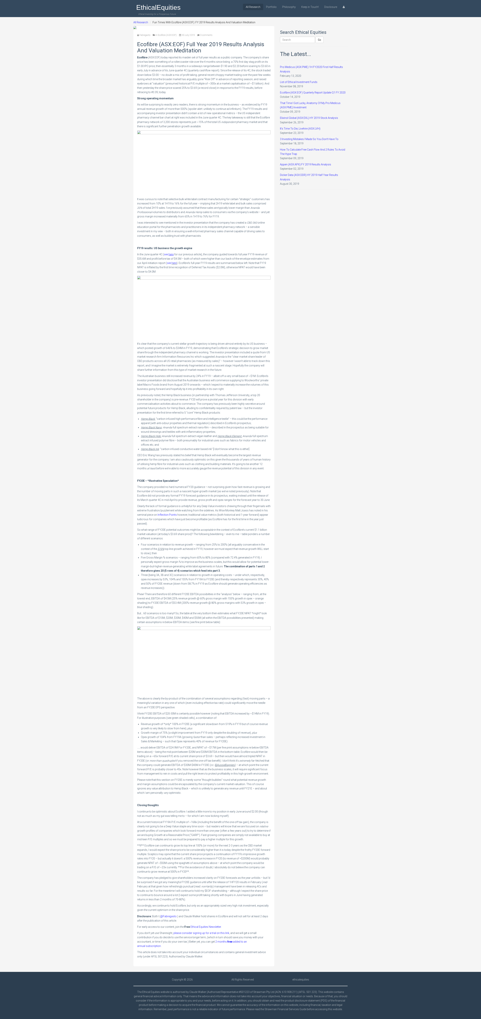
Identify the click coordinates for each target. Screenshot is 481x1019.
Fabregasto (144, 35)
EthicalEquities (158, 7)
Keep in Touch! (310, 6)
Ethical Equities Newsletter (206, 926)
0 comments (206, 35)
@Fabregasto (168, 916)
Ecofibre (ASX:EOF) (167, 35)
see (169, 254)
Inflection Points (167, 514)
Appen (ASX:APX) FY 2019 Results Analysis (305, 164)
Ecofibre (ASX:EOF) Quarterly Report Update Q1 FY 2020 (313, 92)
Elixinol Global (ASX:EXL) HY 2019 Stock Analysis (309, 117)
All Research (253, 6)
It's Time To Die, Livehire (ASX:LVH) (300, 128)
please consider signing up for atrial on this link (201, 933)
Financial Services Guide (292, 1009)
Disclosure (330, 6)
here (174, 263)
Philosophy (289, 6)
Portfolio (271, 6)
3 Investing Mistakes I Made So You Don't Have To (309, 139)
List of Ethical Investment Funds (298, 82)
